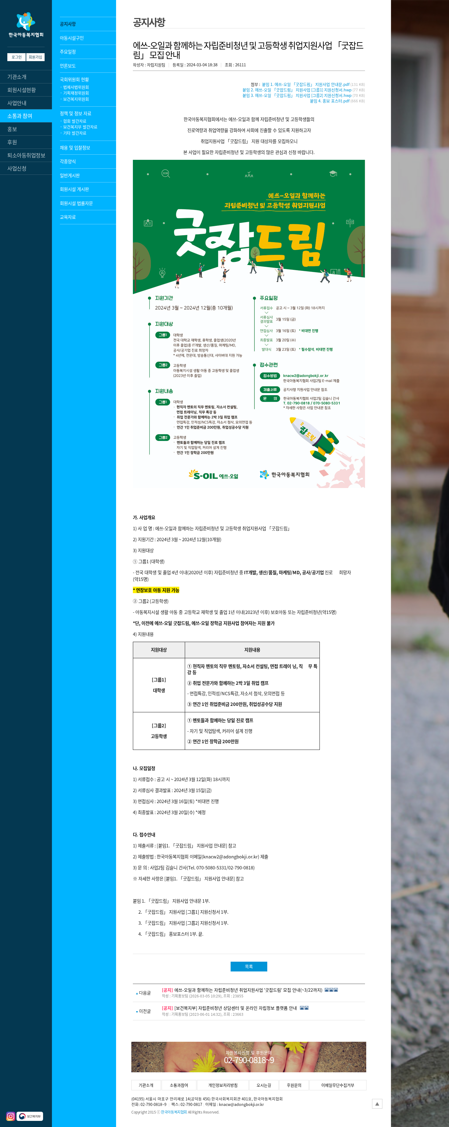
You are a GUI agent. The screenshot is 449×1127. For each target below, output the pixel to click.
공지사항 (68, 23)
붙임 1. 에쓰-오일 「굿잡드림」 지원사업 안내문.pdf (305, 84)
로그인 (17, 57)
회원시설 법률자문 (76, 203)
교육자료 (68, 217)
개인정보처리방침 (223, 1085)
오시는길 (264, 1085)
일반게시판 (70, 175)
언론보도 (68, 65)
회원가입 (35, 57)
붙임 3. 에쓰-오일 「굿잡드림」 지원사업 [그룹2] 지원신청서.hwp (297, 95)
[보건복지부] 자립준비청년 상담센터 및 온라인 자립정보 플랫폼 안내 (236, 1008)
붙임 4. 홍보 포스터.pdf (329, 101)
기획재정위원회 (76, 93)
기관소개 (146, 1085)
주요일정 (68, 51)
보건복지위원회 (76, 99)
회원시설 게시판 (74, 189)
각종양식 (68, 161)
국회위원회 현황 (74, 79)
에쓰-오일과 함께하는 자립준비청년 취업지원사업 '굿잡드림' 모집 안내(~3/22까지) (248, 990)
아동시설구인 (72, 38)
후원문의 (294, 1085)
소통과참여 (179, 1085)
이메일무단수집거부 (337, 1085)
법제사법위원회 (76, 87)
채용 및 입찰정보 (75, 147)
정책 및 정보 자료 (75, 113)
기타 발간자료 (74, 133)
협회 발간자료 (74, 121)
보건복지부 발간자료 (80, 127)
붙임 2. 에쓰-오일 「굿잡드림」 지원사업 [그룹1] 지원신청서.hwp (297, 90)
